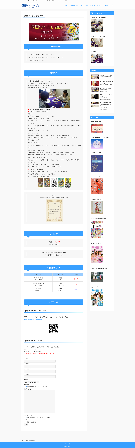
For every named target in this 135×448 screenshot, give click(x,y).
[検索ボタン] (112, 5)
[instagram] (69, 444)
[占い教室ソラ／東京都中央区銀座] (30, 5)
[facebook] (65, 444)
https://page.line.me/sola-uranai (33, 319)
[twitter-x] (67, 444)
